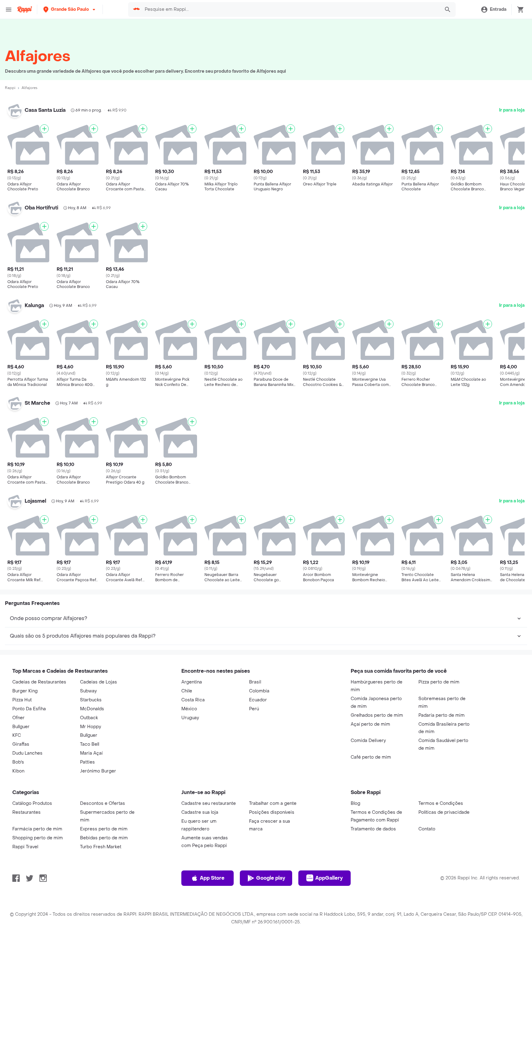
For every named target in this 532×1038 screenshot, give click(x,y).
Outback (89, 718)
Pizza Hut (22, 700)
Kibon (18, 771)
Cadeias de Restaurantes (39, 682)
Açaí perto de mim (370, 724)
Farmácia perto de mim (37, 829)
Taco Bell (89, 744)
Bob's (18, 762)
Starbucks (91, 700)
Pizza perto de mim (438, 682)
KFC (16, 735)
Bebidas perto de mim (104, 838)
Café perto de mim (371, 757)
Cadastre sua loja (199, 812)
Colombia (259, 691)
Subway (88, 691)
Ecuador (258, 700)
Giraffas (20, 744)
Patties (87, 762)
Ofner (18, 718)
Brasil (255, 682)
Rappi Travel (25, 847)
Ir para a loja (512, 110)
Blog (355, 803)
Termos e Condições (440, 803)
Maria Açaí (91, 753)
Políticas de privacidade (444, 812)
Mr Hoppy (90, 727)
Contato (426, 829)
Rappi (10, 87)
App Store (212, 878)
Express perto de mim (103, 829)
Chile (186, 691)
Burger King (25, 691)
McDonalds (92, 709)
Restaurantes (26, 812)
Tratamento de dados (373, 829)
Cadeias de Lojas (98, 682)
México (189, 709)
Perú (254, 709)
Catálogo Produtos (32, 803)
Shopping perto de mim (37, 838)
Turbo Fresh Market (100, 847)
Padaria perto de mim (441, 715)
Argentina (191, 682)
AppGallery (329, 878)
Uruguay (190, 718)
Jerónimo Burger (98, 771)
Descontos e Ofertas (102, 803)
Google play (270, 878)
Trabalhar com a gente (272, 803)
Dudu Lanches (27, 753)
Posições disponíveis (271, 812)
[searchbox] (290, 9)
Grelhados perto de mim (377, 715)
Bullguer (21, 727)
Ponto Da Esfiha (29, 709)
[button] (70, 9)
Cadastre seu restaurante (208, 803)
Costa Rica (193, 700)
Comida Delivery (368, 741)
